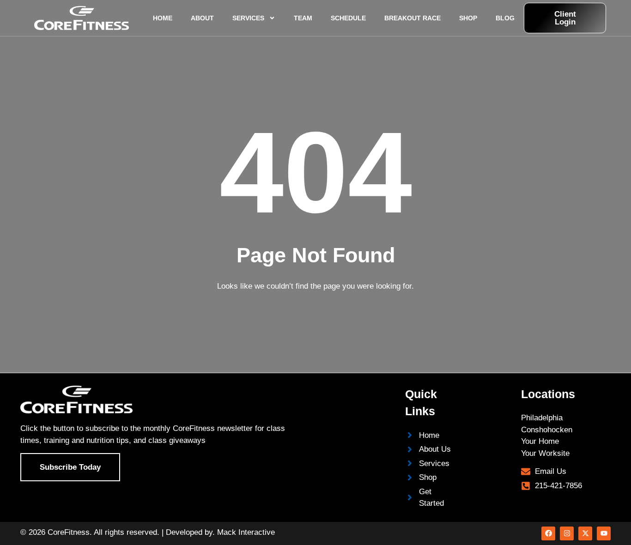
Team (303, 18)
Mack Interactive (246, 532)
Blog (505, 18)
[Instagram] (567, 533)
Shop (468, 18)
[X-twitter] (585, 533)
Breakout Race (412, 18)
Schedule (348, 18)
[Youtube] (604, 533)
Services (248, 18)
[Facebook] (548, 533)
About (202, 18)
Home (162, 18)
